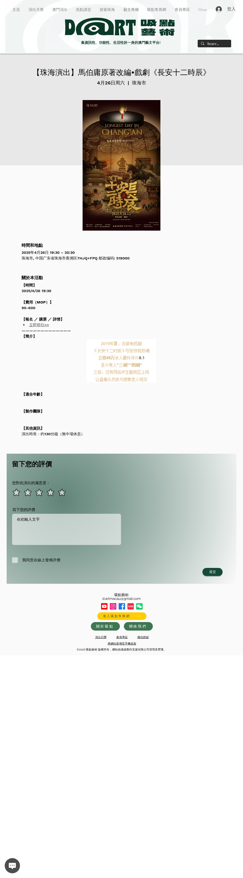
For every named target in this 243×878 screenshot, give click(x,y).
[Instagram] (113, 606)
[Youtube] (104, 606)
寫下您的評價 (23, 510)
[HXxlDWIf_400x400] (139, 606)
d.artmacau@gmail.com (121, 599)
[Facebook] (122, 606)
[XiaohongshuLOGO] (130, 606)
